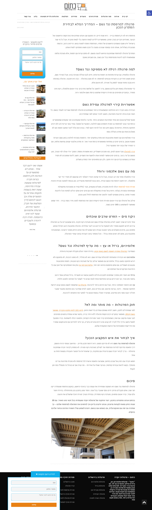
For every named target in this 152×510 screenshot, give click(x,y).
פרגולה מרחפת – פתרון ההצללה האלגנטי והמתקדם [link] (27, 137)
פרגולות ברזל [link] (100, 486)
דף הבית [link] (47, 22)
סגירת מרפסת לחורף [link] (66, 490)
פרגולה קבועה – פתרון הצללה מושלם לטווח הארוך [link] (27, 126)
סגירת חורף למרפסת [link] (126, 187)
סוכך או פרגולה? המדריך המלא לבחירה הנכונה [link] (28, 88)
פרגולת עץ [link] (82, 285)
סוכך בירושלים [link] (68, 482)
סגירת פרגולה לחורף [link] (66, 498)
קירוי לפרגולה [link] (129, 151)
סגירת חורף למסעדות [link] (66, 502)
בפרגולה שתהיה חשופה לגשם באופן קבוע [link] (110, 251)
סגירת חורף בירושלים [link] (66, 494)
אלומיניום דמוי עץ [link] (86, 265)
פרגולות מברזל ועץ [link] (98, 490)
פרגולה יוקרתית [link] (99, 494)
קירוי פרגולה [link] (69, 486)
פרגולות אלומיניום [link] (98, 482)
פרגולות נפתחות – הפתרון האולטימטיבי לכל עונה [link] (27, 149)
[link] (149, 13)
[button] (44, 208)
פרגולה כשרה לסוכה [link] (97, 498)
